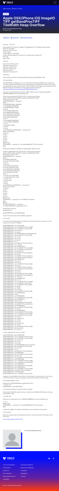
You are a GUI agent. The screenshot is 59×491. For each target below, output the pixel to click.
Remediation (24, 473)
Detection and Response (27, 467)
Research (14, 8)
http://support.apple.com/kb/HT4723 (13, 419)
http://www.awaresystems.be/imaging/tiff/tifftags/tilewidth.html (20, 89)
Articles (20, 8)
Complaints (6, 479)
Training (23, 476)
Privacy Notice (7, 467)
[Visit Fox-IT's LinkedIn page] (49, 458)
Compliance (24, 470)
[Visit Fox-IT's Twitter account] (53, 458)
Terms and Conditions (9, 465)
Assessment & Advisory (27, 465)
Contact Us (6, 470)
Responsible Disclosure (9, 476)
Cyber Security (6, 8)
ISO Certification (7, 473)
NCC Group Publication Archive (13, 28)
